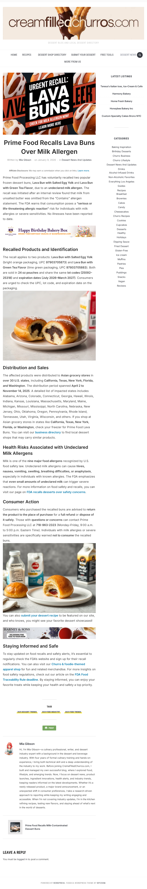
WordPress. (59, 883)
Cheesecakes (121, 211)
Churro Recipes (121, 216)
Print (51, 728)
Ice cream (121, 255)
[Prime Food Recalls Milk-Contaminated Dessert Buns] (15, 827)
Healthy (121, 232)
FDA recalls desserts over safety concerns (56, 492)
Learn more (83, 170)
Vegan (121, 281)
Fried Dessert (121, 246)
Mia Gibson (25, 159)
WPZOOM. (101, 883)
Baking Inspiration (121, 147)
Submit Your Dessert (83, 54)
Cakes (121, 202)
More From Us (72, 61)
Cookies (121, 220)
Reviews (121, 285)
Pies (121, 268)
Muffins (121, 259)
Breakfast (121, 194)
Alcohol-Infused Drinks (121, 172)
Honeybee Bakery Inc (121, 108)
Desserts (121, 229)
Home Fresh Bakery (121, 101)
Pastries (121, 263)
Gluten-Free (121, 250)
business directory (48, 432)
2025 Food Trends (73, 712)
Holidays (121, 237)
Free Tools (106, 54)
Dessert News (128, 54)
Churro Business (121, 155)
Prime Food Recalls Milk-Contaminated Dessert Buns (46, 827)
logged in (22, 859)
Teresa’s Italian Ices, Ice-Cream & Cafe (121, 86)
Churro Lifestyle (121, 160)
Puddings (121, 272)
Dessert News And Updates (76, 159)
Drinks (121, 169)
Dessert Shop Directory (52, 54)
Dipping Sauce (121, 241)
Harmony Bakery (121, 93)
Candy (121, 207)
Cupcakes (121, 224)
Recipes (26, 54)
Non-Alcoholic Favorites (122, 177)
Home (14, 54)
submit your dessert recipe (39, 615)
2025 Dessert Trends (27, 712)
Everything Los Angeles (121, 181)
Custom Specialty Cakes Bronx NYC (121, 116)
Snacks (121, 277)
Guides (121, 185)
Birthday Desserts (121, 151)
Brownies (121, 198)
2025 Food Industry (51, 712)
